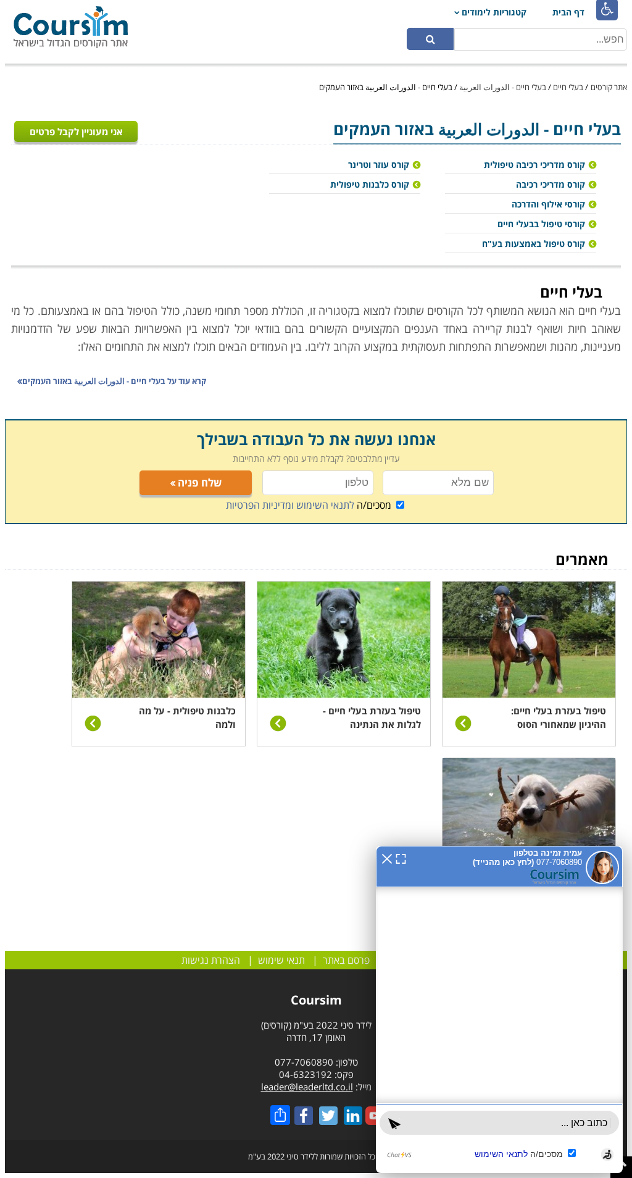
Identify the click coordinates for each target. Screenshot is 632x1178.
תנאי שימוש (281, 960)
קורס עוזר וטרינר (378, 164)
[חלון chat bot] (499, 1009)
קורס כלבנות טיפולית (369, 184)
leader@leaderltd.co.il (307, 1086)
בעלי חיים (568, 87)
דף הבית (568, 12)
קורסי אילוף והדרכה (548, 204)
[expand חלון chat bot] (400, 857)
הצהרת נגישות (210, 960)
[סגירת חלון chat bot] (387, 857)
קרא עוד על (114, 380)
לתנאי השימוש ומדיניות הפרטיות (290, 505)
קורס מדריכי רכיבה (550, 184)
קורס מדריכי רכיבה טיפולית (534, 164)
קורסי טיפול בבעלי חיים (541, 224)
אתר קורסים (609, 87)
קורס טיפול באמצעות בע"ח (533, 243)
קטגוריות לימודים (494, 12)
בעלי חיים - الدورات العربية (502, 87)
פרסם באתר (346, 960)
